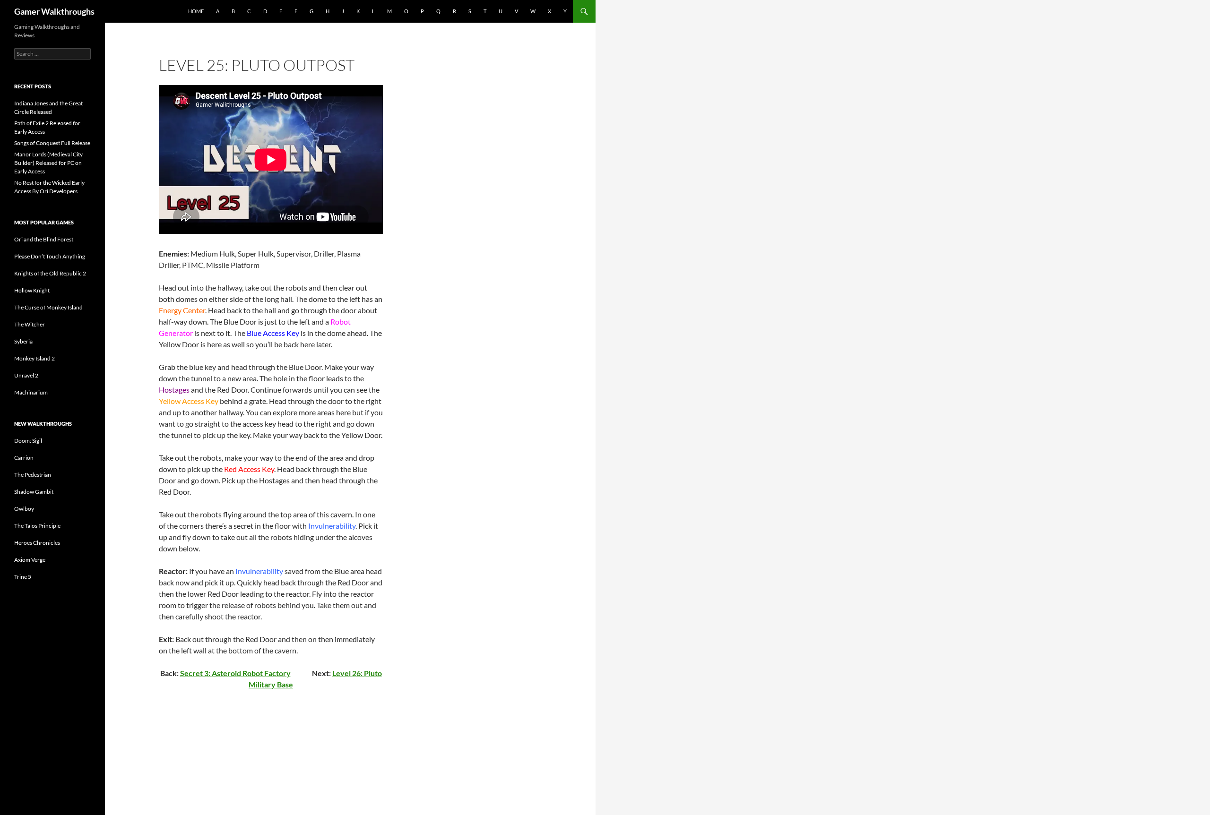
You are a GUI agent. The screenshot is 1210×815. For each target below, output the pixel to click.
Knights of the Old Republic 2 (50, 273)
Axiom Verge (29, 559)
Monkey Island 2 (34, 358)
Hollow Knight (32, 290)
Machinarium (31, 392)
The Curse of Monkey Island (48, 307)
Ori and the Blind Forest (43, 239)
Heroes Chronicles (37, 542)
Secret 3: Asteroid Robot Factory (235, 673)
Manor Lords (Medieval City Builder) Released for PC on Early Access (48, 163)
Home (196, 11)
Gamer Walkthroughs (54, 11)
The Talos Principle (37, 525)
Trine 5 (22, 576)
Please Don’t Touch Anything (49, 256)
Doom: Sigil (28, 440)
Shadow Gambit (33, 491)
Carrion (24, 457)
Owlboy (24, 508)
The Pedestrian (32, 474)
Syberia (23, 341)
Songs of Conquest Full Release (52, 142)
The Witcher (29, 324)
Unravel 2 (26, 375)
